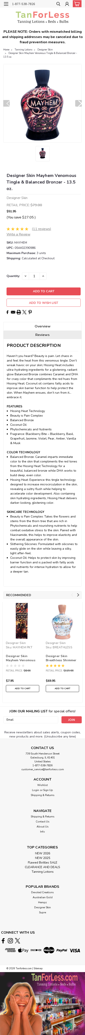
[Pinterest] (30, 312)
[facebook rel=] (3, 940)
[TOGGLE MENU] (6, 4)
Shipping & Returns (42, 795)
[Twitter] (24, 312)
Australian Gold (43, 897)
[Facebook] (7, 312)
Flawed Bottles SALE (42, 862)
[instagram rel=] (10, 940)
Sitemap (38, 968)
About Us (43, 826)
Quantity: (13, 276)
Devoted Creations (42, 892)
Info (42, 831)
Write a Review (18, 234)
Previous (6, 103)
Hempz (42, 902)
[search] (58, 4)
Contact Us (42, 821)
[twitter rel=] (17, 940)
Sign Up (48, 790)
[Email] (13, 312)
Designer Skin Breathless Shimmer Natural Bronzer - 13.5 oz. (61, 658)
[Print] (19, 312)
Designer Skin (45, 49)
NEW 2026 (42, 853)
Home (6, 49)
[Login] (67, 4)
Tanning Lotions (23, 49)
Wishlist (42, 785)
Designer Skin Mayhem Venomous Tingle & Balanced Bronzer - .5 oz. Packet (20, 658)
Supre (42, 912)
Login (35, 790)
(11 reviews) (41, 229)
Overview (43, 326)
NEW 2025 (42, 858)
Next (78, 103)
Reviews (42, 334)
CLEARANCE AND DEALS (42, 867)
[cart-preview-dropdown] (76, 3)
